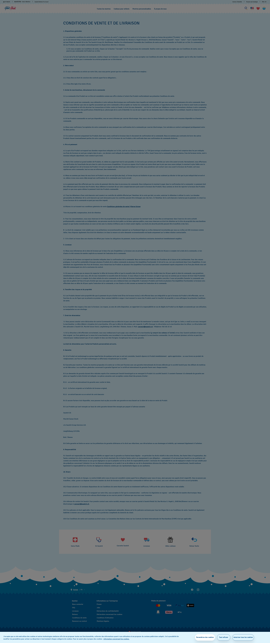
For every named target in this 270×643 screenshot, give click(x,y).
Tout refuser (223, 637)
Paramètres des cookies (205, 637)
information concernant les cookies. (116, 639)
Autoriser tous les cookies (243, 637)
